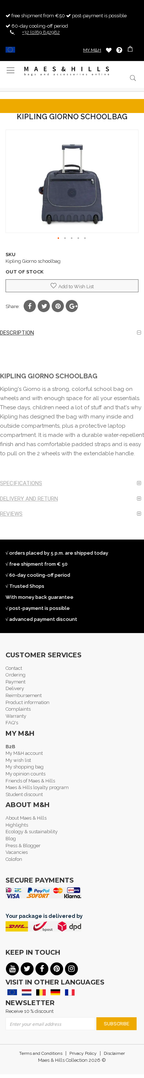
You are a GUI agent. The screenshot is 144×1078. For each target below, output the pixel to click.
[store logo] (66, 71)
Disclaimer (114, 1053)
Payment (15, 682)
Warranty (16, 716)
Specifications (21, 483)
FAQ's (12, 722)
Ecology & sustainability (32, 831)
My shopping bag (25, 767)
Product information (27, 702)
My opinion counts (25, 774)
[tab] (72, 332)
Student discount (24, 794)
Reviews (11, 513)
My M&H (92, 50)
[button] (58, 238)
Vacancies (17, 852)
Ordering (15, 675)
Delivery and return (29, 498)
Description (17, 332)
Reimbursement (24, 695)
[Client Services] (119, 50)
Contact (14, 668)
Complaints (18, 709)
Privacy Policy (83, 1053)
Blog (11, 838)
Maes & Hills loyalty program (37, 787)
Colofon (14, 859)
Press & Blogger (23, 845)
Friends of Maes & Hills (30, 781)
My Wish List (109, 50)
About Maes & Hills (26, 818)
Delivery (15, 688)
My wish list (18, 760)
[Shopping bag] (131, 50)
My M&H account (24, 753)
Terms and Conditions (40, 1053)
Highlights (17, 825)
